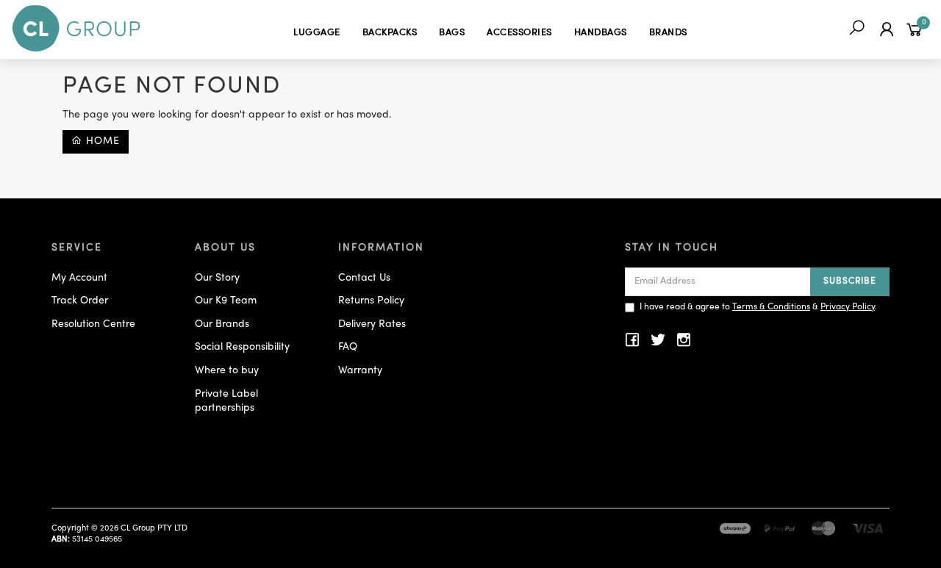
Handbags (600, 33)
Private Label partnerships (226, 401)
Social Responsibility (242, 347)
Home (101, 141)
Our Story (217, 278)
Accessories (519, 33)
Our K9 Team (226, 301)
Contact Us (364, 278)
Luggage (316, 33)
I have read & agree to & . (758, 307)
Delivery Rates (372, 324)
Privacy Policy (847, 307)
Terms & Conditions (771, 307)
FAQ (347, 347)
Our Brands (222, 324)
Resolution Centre (93, 324)
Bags (452, 33)
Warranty (360, 370)
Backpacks (390, 33)
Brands (668, 33)
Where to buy (227, 370)
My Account (79, 278)
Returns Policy (371, 301)
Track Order (79, 301)
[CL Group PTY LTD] (76, 29)
